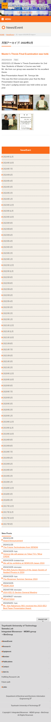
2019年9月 (8, 440)
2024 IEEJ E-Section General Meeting (20, 592)
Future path (6, 682)
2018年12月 (8, 488)
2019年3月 (8, 470)
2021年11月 (8, 331)
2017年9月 (8, 524)
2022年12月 (8, 265)
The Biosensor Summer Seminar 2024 (20, 579)
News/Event (7, 641)
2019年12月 (8, 422)
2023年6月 (8, 235)
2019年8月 (8, 446)
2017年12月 (8, 506)
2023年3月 (8, 247)
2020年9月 (8, 385)
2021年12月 (8, 325)
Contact (6, 667)
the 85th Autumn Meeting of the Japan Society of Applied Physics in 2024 (25, 571)
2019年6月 (8, 458)
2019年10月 (8, 434)
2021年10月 (8, 337)
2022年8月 (8, 283)
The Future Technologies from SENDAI (20, 547)
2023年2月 (8, 253)
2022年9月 (8, 277)
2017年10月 (8, 518)
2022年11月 (8, 271)
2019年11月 (8, 428)
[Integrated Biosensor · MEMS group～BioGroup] (25, 6)
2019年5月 (8, 464)
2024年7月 (8, 169)
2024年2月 (8, 193)
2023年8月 (8, 229)
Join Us (6, 672)
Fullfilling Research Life (11, 677)
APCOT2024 (8, 599)
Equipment (7, 652)
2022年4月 (8, 301)
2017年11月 (8, 512)
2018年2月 (8, 500)
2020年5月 (8, 397)
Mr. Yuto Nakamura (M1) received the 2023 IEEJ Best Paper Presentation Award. (25, 607)
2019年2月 (8, 476)
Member (6, 657)
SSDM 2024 (8, 586)
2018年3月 (8, 494)
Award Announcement (13, 540)
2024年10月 (8, 163)
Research (6, 646)
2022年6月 (8, 289)
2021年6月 (8, 355)
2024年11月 (8, 157)
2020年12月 (8, 373)
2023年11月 (8, 211)
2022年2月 (8, 313)
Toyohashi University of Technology (25, 706)
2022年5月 (8, 295)
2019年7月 (8, 452)
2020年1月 (8, 416)
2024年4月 (8, 181)
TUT (19, 12)
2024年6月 (8, 175)
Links (24, 12)
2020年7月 (8, 391)
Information (18, 596)
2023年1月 (8, 259)
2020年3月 (8, 404)
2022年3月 (8, 307)
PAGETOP (42, 619)
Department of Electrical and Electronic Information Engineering (25, 697)
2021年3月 (8, 361)
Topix (16, 59)
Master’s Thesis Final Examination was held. (25, 54)
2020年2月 (8, 410)
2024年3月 (8, 187)
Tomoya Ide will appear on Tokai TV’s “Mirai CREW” (22, 555)
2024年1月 (8, 199)
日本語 (29, 12)
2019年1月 (8, 482)
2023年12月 (8, 205)
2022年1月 (8, 319)
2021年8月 (8, 343)
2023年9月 (8, 223)
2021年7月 (8, 349)
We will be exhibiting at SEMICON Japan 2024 (23, 563)
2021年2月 (8, 367)
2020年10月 (8, 379)
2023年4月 (8, 241)
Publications (7, 662)
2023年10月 (8, 217)
